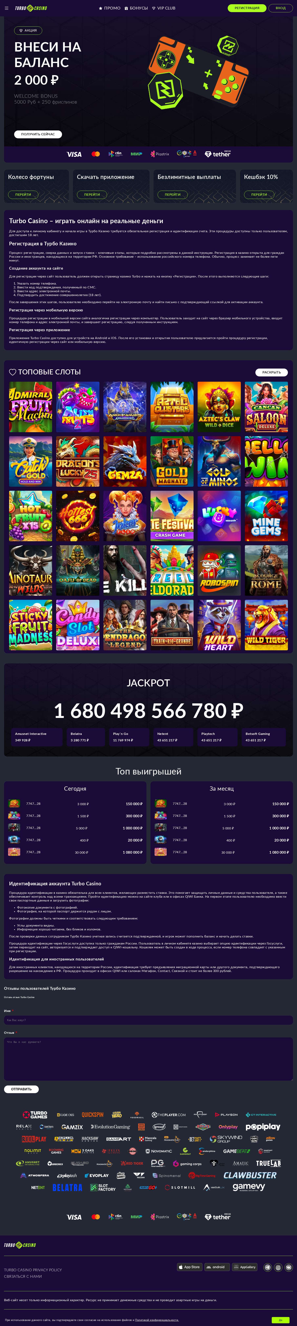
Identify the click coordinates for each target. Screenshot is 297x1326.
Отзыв (9, 1032)
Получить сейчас (38, 134)
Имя (7, 1011)
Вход (281, 8)
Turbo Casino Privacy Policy (33, 1270)
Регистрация (247, 8)
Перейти (23, 194)
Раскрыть (271, 372)
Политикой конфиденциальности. (157, 1320)
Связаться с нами (23, 1277)
